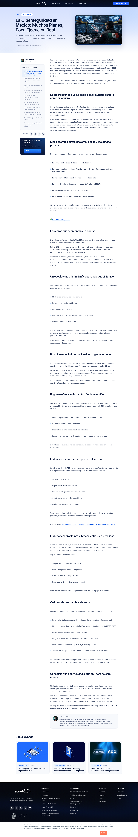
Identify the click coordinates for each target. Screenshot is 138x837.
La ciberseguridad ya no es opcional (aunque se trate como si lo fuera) (33, 73)
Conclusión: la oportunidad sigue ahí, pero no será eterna (32, 125)
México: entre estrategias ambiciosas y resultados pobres (32, 80)
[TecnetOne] (22, 792)
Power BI (73, 813)
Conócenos (82, 3)
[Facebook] (16, 808)
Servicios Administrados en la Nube (50, 799)
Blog (17, 14)
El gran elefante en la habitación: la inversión (31, 103)
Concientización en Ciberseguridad (76, 803)
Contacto (120, 798)
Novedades (102, 801)
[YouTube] (30, 808)
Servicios (55, 3)
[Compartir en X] (35, 134)
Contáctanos (119, 3)
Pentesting (44, 795)
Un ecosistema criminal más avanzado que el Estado (33, 91)
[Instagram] (25, 808)
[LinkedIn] (12, 808)
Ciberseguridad (26, 14)
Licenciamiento (122, 795)
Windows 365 (74, 810)
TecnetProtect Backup (48, 804)
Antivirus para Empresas (78, 795)
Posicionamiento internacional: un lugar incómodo (31, 97)
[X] (21, 808)
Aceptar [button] (103, 832)
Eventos (101, 798)
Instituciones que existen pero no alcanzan (32, 108)
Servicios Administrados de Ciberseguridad (50, 815)
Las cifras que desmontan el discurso (33, 86)
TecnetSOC (45, 792)
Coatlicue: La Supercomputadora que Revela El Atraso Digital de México (88, 524)
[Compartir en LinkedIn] (31, 134)
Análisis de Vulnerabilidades (79, 792)
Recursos (68, 3)
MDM (72, 798)
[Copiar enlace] (43, 134)
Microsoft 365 (74, 807)
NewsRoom (102, 795)
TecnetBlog (102, 792)
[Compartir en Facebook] (39, 134)
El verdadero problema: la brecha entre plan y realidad (33, 113)
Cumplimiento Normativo (49, 810)
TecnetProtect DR (47, 807)
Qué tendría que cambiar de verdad (33, 118)
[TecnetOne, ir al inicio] (40, 3)
